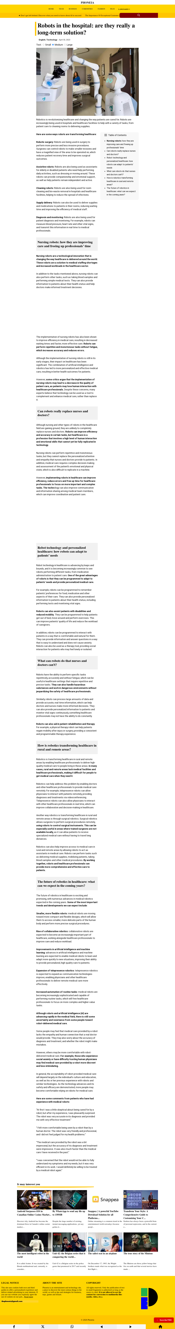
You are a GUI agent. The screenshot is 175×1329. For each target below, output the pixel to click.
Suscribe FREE (166, 1320)
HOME (51, 9)
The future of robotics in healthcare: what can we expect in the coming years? (121, 191)
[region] (119, 222)
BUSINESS (73, 9)
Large (70, 44)
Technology (51, 40)
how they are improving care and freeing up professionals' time (120, 144)
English (42, 40)
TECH (61, 9)
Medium (59, 44)
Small (48, 44)
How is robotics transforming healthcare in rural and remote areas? (120, 181)
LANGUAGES (123, 9)
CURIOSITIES (87, 9)
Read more (28, 1297)
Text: (39, 44)
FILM (112, 9)
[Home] (160, 1328)
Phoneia (87, 2)
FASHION (101, 9)
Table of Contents (117, 135)
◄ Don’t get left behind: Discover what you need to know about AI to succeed (49, 15)
